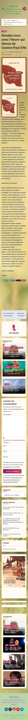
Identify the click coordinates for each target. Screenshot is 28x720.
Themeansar (13, 717)
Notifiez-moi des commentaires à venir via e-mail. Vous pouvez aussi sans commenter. (13, 465)
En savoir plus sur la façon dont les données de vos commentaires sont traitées (12, 480)
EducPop (13, 6)
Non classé (14, 367)
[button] (5, 576)
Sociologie (15, 679)
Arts (7, 645)
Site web (5, 457)
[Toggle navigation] (3, 9)
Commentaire (7, 414)
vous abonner (7, 467)
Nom (4, 445)
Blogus (22, 715)
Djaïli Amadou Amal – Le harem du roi (13, 370)
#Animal (5, 54)
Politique (7, 350)
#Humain (10, 54)
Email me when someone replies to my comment (14, 441)
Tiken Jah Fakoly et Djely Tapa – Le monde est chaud (13, 649)
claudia (8, 52)
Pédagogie (20, 347)
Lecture (4, 31)
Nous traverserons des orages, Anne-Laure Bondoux (12, 388)
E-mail (5, 451)
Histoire (7, 347)
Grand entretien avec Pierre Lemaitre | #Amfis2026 (14, 353)
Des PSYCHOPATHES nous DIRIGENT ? (12, 683)
